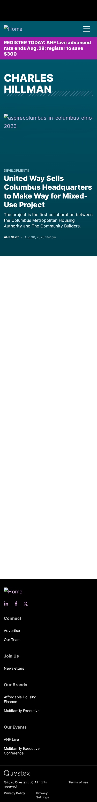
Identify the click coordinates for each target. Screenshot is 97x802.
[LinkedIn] (8, 603)
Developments (16, 170)
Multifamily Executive (22, 710)
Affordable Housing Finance (20, 699)
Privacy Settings (42, 795)
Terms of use (78, 782)
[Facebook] (17, 603)
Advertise (12, 630)
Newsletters (14, 668)
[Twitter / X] (27, 603)
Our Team (12, 639)
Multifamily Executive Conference (22, 750)
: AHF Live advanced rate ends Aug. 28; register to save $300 (47, 48)
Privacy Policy (14, 793)
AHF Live (11, 739)
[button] (86, 28)
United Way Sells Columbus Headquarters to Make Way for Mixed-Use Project (48, 191)
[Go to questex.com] (17, 773)
